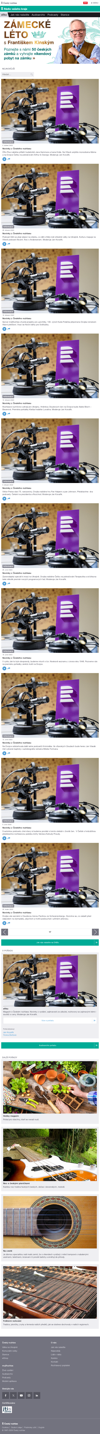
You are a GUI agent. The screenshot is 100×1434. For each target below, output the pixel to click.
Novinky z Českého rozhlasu (16, 148)
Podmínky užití (30, 1427)
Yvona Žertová (9, 1035)
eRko (5, 1008)
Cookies (5, 1427)
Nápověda (55, 1351)
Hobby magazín (11, 1116)
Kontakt (54, 1362)
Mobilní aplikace (9, 1381)
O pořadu (7, 951)
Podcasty (53, 14)
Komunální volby (9, 1351)
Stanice (65, 14)
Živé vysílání (7, 1370)
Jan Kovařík (8, 1032)
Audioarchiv (38, 14)
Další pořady (9, 1057)
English (41, 1427)
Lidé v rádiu (56, 1354)
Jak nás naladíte (20, 14)
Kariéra (54, 1358)
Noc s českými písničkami (16, 1183)
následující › (95, 932)
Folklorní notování (12, 1321)
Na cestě (7, 1251)
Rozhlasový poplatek (60, 1365)
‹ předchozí (4, 932)
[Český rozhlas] (9, 3)
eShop (5, 1358)
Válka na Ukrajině (9, 1347)
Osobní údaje (16, 1427)
